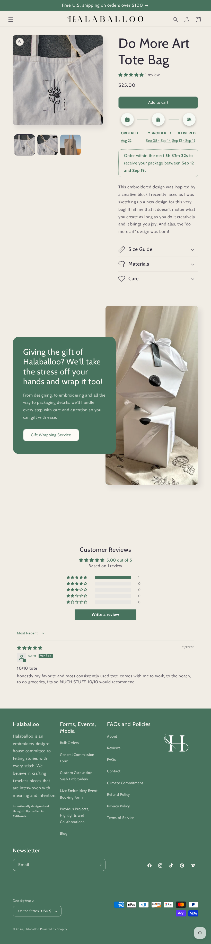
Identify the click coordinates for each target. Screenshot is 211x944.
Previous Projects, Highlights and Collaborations (74, 815)
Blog (63, 833)
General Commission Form (77, 757)
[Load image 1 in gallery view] (24, 145)
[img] (29, 647)
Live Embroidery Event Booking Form (79, 793)
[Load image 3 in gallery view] (70, 145)
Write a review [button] (105, 614)
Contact (113, 771)
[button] (10, 19)
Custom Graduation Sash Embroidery (76, 775)
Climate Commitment (125, 783)
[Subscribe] (99, 865)
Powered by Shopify (53, 929)
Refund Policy (118, 794)
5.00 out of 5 (119, 560)
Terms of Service (120, 817)
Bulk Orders (69, 742)
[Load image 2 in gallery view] (47, 145)
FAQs (111, 759)
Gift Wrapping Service (51, 435)
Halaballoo (32, 929)
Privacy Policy (118, 806)
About (112, 736)
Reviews (113, 748)
